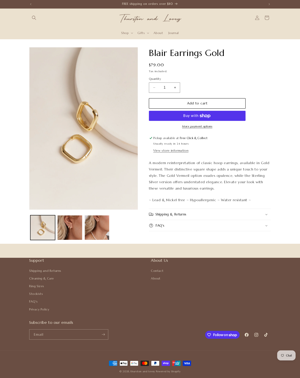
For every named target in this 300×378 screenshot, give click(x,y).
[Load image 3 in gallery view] (97, 227)
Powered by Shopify (168, 371)
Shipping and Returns (45, 270)
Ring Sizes (36, 286)
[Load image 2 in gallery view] (69, 227)
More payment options (197, 126)
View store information (170, 150)
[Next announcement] (269, 4)
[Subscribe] (103, 334)
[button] (34, 18)
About (156, 278)
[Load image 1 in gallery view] (42, 227)
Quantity (155, 79)
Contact (157, 270)
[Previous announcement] (31, 4)
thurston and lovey (143, 371)
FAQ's (33, 301)
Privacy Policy (39, 309)
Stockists (36, 294)
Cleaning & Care (41, 278)
